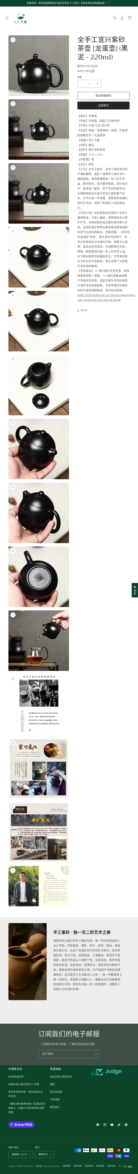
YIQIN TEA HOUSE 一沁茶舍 (29, 1166)
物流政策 (100, 1166)
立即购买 (103, 105)
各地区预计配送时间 (61, 1076)
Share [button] (84, 310)
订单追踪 (55, 1099)
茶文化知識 (56, 1092)
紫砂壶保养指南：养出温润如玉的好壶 (25, 1094)
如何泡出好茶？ (17, 1076)
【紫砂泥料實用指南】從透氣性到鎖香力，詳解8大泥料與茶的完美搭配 (26, 1108)
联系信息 (111, 1166)
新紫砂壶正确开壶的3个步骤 (23, 1084)
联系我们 (55, 1107)
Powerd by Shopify (50, 1166)
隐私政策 (78, 1166)
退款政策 (67, 1166)
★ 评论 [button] (134, 590)
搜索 (52, 1084)
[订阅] (95, 1054)
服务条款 (89, 1166)
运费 (92, 71)
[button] (7, 18)
